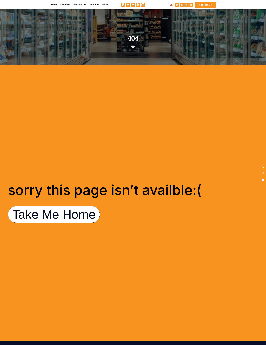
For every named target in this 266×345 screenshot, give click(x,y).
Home (54, 4)
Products (77, 4)
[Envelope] (191, 5)
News (105, 4)
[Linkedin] (182, 5)
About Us (65, 4)
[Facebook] (177, 5)
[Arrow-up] (259, 328)
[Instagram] (186, 5)
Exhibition (94, 4)
